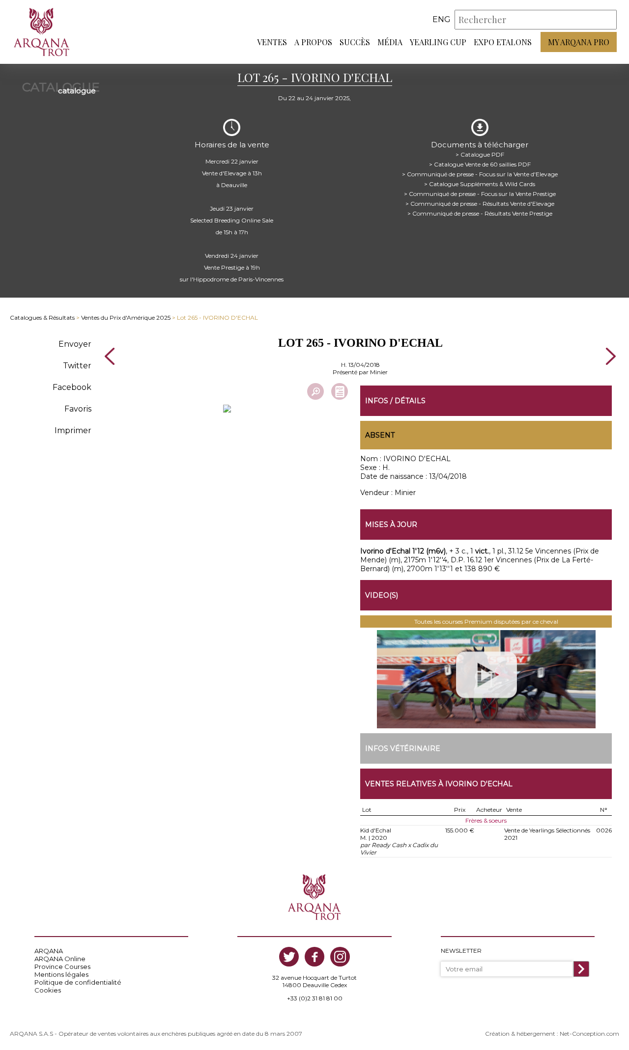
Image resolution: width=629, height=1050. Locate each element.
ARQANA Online (60, 959)
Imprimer (73, 430)
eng (441, 19)
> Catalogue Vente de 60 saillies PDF (480, 164)
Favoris (77, 409)
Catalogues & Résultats (42, 317)
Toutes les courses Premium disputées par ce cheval (486, 621)
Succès (355, 42)
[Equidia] (486, 679)
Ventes (272, 42)
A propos (313, 42)
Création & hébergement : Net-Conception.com (552, 1033)
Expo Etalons (503, 42)
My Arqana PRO (578, 42)
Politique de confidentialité (77, 982)
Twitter (77, 365)
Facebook (72, 387)
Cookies (47, 990)
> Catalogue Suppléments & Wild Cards (479, 184)
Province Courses (62, 966)
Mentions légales (61, 974)
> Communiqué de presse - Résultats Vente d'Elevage (479, 203)
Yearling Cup (438, 42)
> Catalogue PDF (480, 154)
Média (389, 42)
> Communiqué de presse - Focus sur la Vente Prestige (480, 193)
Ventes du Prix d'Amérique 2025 (126, 317)
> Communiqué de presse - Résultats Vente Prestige (479, 213)
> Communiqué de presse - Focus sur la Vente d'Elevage (480, 174)
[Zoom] (315, 391)
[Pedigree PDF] (339, 391)
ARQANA (48, 951)
